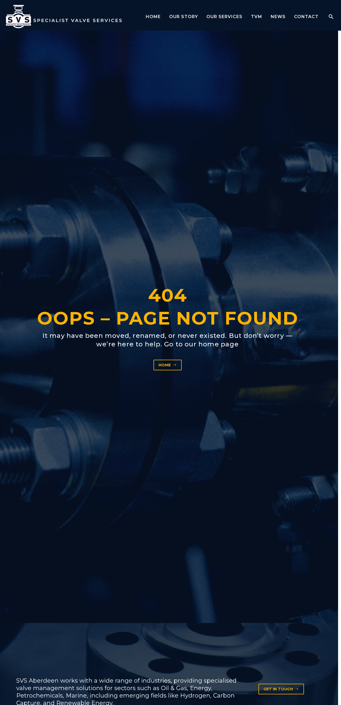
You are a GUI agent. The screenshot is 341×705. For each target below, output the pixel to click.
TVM (256, 16)
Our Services (224, 16)
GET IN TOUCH (281, 689)
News (278, 16)
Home (153, 16)
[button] (331, 16)
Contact (306, 16)
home (208, 344)
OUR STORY (183, 16)
